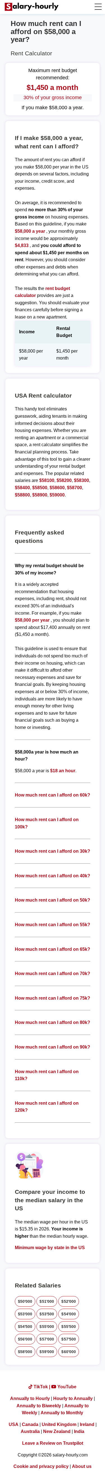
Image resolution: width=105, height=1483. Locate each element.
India (79, 1431)
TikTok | (41, 1386)
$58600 (57, 487)
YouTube (66, 1386)
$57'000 (46, 1339)
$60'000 (68, 1351)
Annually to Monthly (62, 1412)
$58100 (46, 480)
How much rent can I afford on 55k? (52, 924)
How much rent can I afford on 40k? (52, 875)
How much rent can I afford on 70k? (52, 973)
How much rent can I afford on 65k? (52, 949)
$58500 (39, 487)
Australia (30, 1431)
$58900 (39, 495)
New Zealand (57, 1431)
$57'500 (68, 1339)
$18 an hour (62, 770)
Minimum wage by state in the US (50, 1247)
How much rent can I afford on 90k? (52, 1047)
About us (82, 1466)
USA (13, 1424)
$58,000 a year (30, 231)
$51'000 (46, 1301)
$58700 (74, 487)
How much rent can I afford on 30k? (52, 851)
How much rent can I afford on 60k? (52, 795)
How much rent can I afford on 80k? (52, 1022)
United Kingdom (59, 1424)
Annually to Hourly (30, 1398)
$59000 (57, 495)
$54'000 (68, 1314)
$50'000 (25, 1301)
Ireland (87, 1424)
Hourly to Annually (73, 1398)
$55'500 (68, 1326)
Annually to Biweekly (39, 1405)
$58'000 (25, 1351)
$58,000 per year (32, 620)
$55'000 (46, 1326)
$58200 (64, 480)
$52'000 (68, 1301)
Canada (30, 1424)
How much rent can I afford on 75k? (52, 998)
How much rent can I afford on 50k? (52, 900)
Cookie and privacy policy (41, 1466)
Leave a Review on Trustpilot (52, 1443)
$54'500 (25, 1326)
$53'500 (46, 1314)
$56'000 (25, 1339)
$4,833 (22, 245)
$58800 (22, 495)
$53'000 (25, 1314)
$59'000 (46, 1351)
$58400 (22, 487)
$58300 (81, 480)
